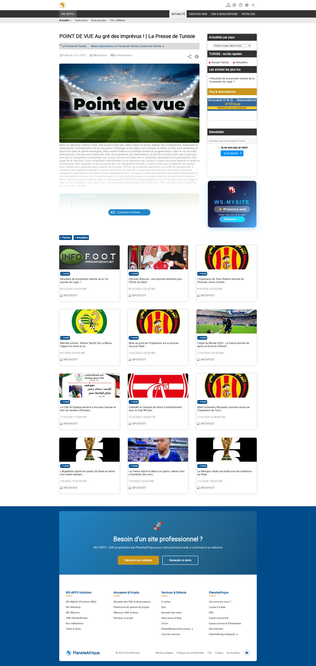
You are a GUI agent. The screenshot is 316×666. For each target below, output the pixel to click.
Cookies (219, 653)
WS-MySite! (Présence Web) (81, 601)
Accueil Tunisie (220, 62)
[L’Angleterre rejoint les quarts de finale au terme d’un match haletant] (89, 450)
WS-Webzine (73, 612)
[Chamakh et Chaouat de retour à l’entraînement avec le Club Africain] (158, 386)
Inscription (231, 153)
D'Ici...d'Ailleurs (117, 20)
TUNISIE (66, 274)
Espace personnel (218, 618)
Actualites (242, 62)
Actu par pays (98, 20)
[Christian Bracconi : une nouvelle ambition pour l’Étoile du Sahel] (158, 257)
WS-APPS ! (68, 14)
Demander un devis (180, 560)
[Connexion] (229, 5)
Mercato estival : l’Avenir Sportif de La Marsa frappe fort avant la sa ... (86, 345)
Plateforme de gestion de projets (131, 607)
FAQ (211, 612)
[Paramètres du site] (247, 5)
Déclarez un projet (123, 618)
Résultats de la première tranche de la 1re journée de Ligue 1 (231, 80)
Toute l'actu (81, 20)
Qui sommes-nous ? (220, 601)
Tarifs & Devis (73, 628)
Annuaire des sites (171, 612)
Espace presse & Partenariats (225, 623)
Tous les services (170, 634)
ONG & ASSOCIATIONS (224, 14)
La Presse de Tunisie (114, 46)
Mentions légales (164, 653)
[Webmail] (235, 5)
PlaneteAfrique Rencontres (175, 628)
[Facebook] (247, 653)
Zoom (164, 623)
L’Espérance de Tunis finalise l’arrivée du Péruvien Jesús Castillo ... (220, 280)
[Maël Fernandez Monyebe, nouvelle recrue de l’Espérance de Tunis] (226, 386)
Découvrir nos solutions (138, 560)
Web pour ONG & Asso (126, 612)
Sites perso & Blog (171, 618)
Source (151, 46)
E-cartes (166, 601)
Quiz (163, 607)
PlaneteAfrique (86, 653)
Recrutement (216, 628)
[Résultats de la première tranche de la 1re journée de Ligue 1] (89, 257)
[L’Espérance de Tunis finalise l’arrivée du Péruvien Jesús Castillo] (226, 257)
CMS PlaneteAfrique (77, 618)
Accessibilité (233, 653)
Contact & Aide (217, 607)
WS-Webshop (73, 607)
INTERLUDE (248, 14)
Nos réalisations (74, 623)
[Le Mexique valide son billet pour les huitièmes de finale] (226, 450)
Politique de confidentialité (190, 653)
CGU (209, 653)
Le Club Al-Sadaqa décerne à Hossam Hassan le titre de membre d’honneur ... (88, 409)
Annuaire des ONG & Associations (132, 601)
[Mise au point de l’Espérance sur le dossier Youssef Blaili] (158, 321)
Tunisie (66, 237)
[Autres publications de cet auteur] (74, 46)
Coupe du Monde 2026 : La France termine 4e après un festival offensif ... (223, 345)
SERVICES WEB (198, 14)
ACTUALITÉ (178, 14)
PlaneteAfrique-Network (222, 634)
